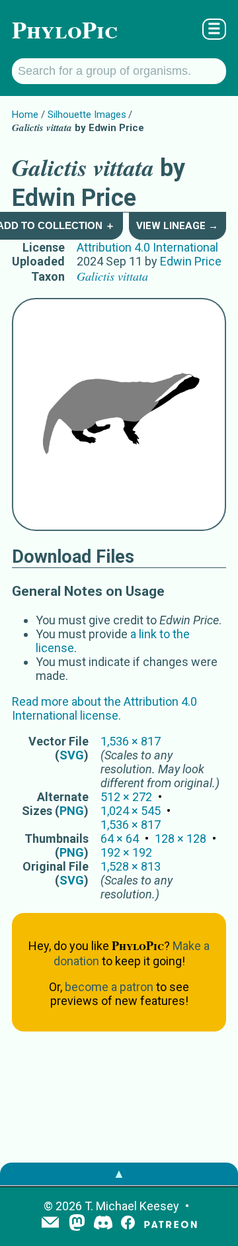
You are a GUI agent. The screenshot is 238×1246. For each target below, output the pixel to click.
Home (25, 114)
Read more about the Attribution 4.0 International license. (104, 708)
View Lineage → (177, 226)
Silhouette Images (87, 114)
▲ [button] (119, 1173)
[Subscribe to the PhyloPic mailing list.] (50, 1223)
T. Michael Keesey (132, 1206)
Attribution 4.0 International (147, 247)
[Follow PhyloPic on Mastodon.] (77, 1223)
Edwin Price (190, 261)
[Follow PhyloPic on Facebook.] (128, 1224)
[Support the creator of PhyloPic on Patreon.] (170, 1224)
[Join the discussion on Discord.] (103, 1224)
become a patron (109, 987)
